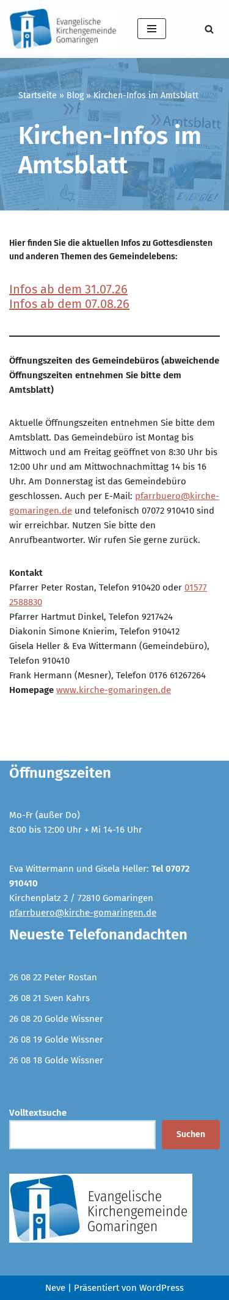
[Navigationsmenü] (151, 28)
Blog (75, 95)
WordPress (161, 1287)
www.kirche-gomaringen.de (113, 689)
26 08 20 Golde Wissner (56, 1018)
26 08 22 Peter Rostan (53, 977)
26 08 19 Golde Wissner (56, 1039)
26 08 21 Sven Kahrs (49, 998)
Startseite (37, 95)
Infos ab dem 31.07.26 (68, 289)
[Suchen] (209, 29)
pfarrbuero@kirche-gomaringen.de (82, 912)
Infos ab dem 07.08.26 (69, 303)
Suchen (190, 1134)
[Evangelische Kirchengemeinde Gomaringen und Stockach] (64, 29)
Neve (55, 1287)
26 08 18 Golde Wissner (56, 1060)
